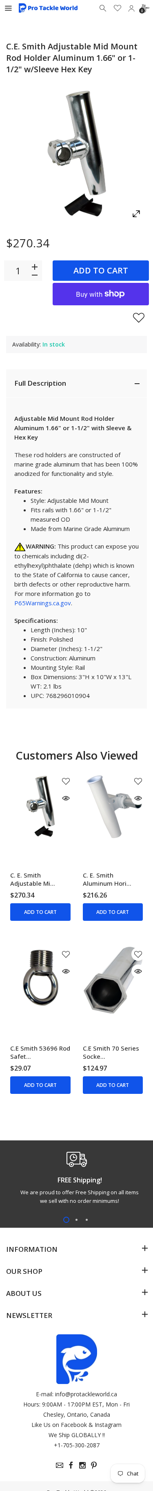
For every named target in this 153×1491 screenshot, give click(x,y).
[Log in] (131, 8)
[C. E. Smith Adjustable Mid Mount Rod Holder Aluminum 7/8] (40, 806)
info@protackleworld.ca (86, 1394)
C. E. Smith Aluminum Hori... (107, 879)
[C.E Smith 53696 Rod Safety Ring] (40, 979)
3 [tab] (87, 1220)
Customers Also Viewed (77, 755)
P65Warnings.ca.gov (42, 603)
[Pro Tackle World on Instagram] (82, 1465)
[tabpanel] (76, 1180)
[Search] (104, 8)
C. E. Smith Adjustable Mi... (32, 879)
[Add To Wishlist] (139, 317)
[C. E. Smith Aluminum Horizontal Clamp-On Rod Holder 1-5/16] (113, 806)
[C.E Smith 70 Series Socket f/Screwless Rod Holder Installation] (113, 979)
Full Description (40, 383)
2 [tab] (76, 1220)
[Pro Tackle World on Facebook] (71, 1465)
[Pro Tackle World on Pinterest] (94, 1465)
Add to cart (100, 270)
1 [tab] (66, 1220)
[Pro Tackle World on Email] (59, 1465)
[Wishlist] (117, 8)
